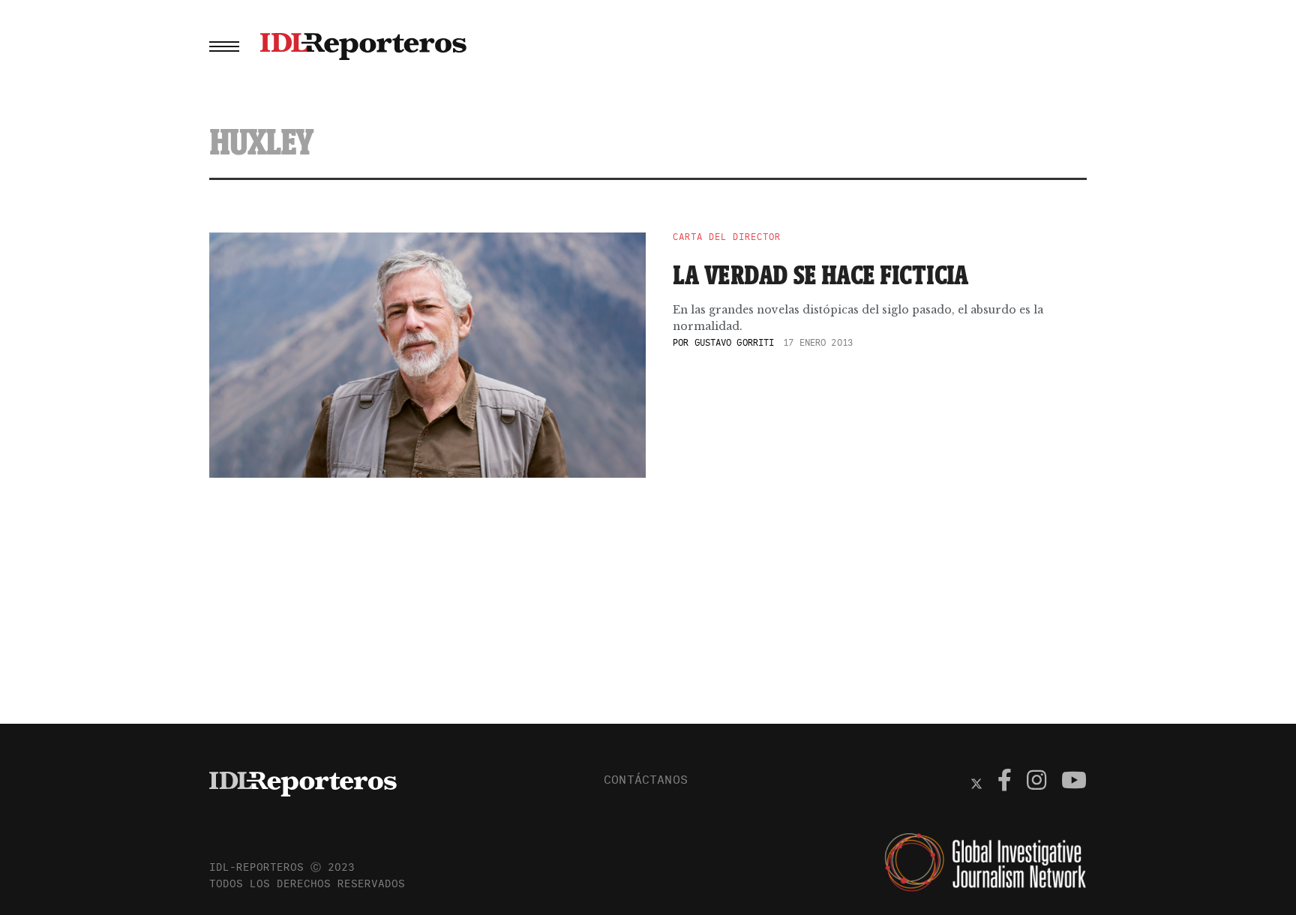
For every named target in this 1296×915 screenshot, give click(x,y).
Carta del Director (727, 237)
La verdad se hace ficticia (821, 274)
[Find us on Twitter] (976, 782)
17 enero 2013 (818, 342)
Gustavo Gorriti (734, 342)
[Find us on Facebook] (1005, 782)
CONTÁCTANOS (646, 779)
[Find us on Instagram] (1036, 782)
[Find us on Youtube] (1074, 782)
